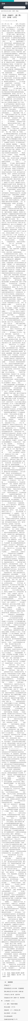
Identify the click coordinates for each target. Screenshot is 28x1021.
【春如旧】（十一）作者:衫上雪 (12, 1010)
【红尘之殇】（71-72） (10, 1007)
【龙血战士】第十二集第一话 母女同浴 (14, 997)
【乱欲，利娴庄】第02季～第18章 (15, 973)
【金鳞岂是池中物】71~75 (10, 1019)
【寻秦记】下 (7, 985)
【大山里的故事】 (8, 1016)
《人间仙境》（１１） (9, 1000)
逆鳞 (3, 4)
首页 (13, 11)
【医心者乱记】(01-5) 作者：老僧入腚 (13, 991)
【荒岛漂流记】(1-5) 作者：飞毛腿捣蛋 (14, 988)
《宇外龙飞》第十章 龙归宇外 (12, 994)
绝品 (17, 11)
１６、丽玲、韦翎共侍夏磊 (11, 1004)
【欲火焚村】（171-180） (10, 1013)
